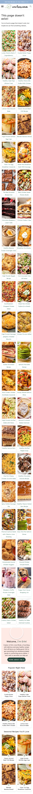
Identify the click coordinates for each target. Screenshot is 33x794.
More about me (15, 659)
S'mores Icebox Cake (24, 220)
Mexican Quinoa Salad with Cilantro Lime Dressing (9, 534)
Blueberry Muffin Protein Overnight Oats (9, 592)
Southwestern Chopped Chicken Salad (8, 306)
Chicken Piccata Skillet (24, 334)
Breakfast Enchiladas (24, 248)
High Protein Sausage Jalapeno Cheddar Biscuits (9, 336)
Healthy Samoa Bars (8, 448)
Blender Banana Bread (24, 136)
